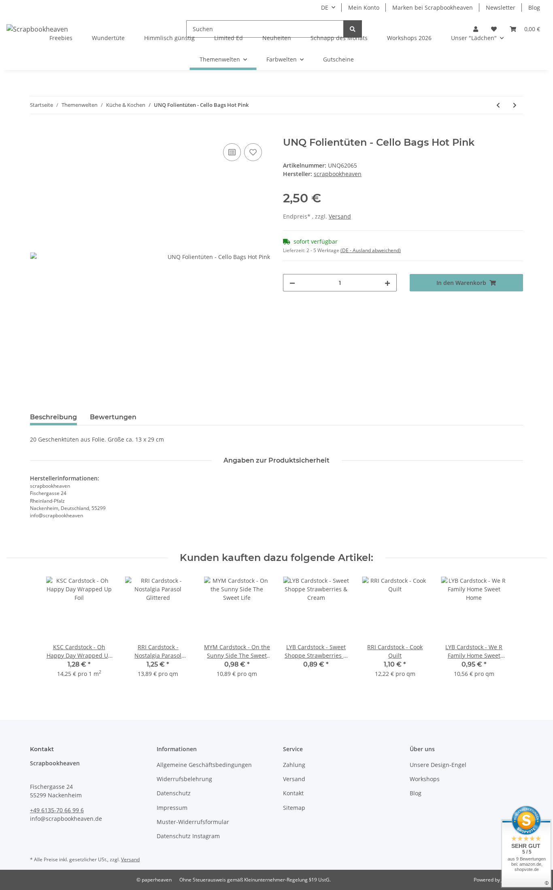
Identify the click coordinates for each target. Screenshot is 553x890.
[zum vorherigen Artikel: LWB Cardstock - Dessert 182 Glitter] (498, 105)
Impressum (172, 807)
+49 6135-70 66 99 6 (57, 810)
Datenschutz (174, 793)
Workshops (425, 779)
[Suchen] (352, 29)
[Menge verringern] (292, 282)
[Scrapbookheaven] (37, 29)
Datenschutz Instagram (188, 836)
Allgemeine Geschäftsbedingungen (204, 765)
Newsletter (500, 7)
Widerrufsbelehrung (184, 779)
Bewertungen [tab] (113, 417)
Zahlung (294, 765)
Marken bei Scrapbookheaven (432, 7)
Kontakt (293, 793)
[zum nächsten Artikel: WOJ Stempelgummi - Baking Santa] (514, 105)
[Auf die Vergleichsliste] (232, 152)
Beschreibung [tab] (53, 417)
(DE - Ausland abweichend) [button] (370, 250)
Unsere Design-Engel (438, 765)
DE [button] (324, 7)
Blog (534, 7)
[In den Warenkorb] (36, 132)
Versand (340, 216)
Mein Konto (363, 7)
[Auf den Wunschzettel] (253, 152)
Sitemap (294, 807)
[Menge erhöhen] (387, 282)
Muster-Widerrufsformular (193, 822)
